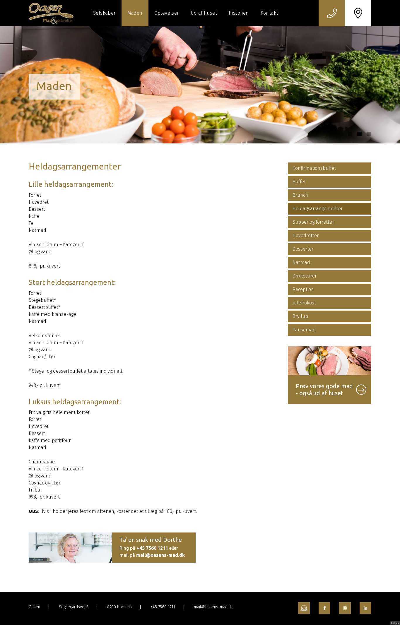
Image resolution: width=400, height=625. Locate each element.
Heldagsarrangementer (318, 208)
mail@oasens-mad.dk (160, 555)
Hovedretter (306, 235)
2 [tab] (359, 134)
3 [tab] (369, 134)
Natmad (301, 262)
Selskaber (104, 13)
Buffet (299, 181)
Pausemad (304, 330)
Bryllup (300, 316)
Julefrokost (304, 303)
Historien (239, 13)
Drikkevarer (305, 276)
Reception (303, 289)
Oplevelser (166, 13)
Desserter (303, 249)
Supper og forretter (313, 222)
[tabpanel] (200, 84)
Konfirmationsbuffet (314, 168)
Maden (135, 13)
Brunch (300, 195)
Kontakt (269, 13)
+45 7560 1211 (152, 548)
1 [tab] (350, 134)
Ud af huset (204, 13)
